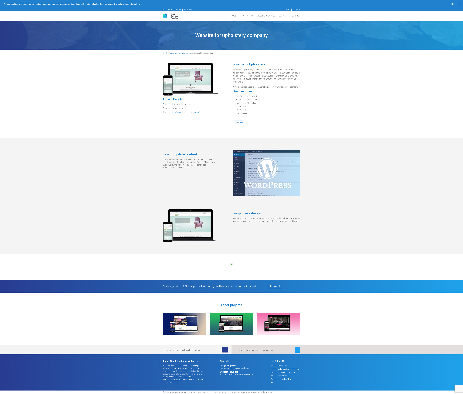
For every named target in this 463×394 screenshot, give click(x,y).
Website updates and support (283, 372)
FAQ (164, 9)
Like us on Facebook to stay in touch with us (181, 350)
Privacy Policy (188, 9)
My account (296, 9)
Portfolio (185, 53)
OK (452, 3)
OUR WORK (283, 16)
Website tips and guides (281, 379)
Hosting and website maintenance (285, 369)
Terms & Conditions (174, 9)
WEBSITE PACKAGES (266, 16)
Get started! (275, 286)
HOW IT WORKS (246, 16)
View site (239, 123)
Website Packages (279, 366)
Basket (288, 9)
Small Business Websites (172, 53)
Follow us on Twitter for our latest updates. (255, 350)
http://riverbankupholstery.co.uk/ (186, 112)
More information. (132, 3)
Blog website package (280, 376)
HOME (233, 16)
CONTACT (296, 16)
